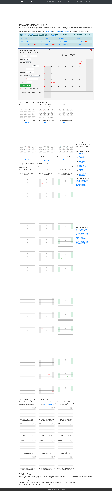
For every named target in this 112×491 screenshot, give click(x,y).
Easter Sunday (82, 161)
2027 (50, 1)
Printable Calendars (62, 1)
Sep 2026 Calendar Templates (82, 181)
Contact (90, 1)
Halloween (81, 170)
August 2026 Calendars (80, 41)
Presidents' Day (82, 157)
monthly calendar (57, 31)
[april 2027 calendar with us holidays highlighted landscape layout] (46, 242)
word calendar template (30, 171)
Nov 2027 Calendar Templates (82, 242)
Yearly (29, 52)
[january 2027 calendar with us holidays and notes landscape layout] (65, 182)
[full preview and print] (89, 50)
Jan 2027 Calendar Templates (82, 229)
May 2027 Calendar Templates (82, 234)
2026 (47, 1)
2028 (53, 1)
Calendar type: (23, 52)
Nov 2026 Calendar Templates (82, 184)
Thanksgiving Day (82, 173)
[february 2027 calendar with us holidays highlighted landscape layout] (46, 196)
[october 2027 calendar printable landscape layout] (27, 362)
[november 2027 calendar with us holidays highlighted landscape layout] (46, 376)
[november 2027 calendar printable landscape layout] (27, 376)
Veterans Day (81, 171)
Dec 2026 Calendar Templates (82, 185)
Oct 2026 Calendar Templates (82, 183)
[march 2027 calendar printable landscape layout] (27, 228)
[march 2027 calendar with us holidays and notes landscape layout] (65, 228)
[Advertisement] (56, 14)
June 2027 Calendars (45, 41)
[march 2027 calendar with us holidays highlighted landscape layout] (46, 228)
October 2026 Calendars (46, 44)
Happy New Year (82, 153)
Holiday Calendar (80, 1)
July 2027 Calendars (63, 41)
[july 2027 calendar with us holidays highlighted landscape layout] (46, 302)
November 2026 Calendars (64, 44)
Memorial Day (81, 164)
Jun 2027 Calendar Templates (82, 236)
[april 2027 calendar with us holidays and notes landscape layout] (65, 242)
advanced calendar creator (28, 34)
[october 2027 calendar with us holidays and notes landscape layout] (65, 362)
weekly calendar (65, 31)
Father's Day (81, 165)
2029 (56, 1)
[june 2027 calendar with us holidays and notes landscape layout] (65, 270)
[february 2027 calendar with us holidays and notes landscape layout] (65, 196)
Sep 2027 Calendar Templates (82, 239)
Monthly (34, 52)
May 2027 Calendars (25, 41)
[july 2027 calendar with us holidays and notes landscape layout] (65, 302)
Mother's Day (81, 162)
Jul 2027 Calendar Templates (82, 237)
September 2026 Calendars (27, 44)
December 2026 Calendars (80, 44)
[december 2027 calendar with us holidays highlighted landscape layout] (46, 390)
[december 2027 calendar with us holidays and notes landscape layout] (65, 390)
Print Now (28, 122)
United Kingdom (22, 106)
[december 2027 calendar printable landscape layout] (27, 390)
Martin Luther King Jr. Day (84, 155)
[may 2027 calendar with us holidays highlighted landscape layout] (46, 256)
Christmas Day (82, 175)
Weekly (39, 52)
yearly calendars (48, 31)
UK (68, 1)
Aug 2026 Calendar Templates (82, 180)
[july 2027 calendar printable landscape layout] (27, 302)
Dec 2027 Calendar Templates (82, 243)
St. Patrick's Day (82, 158)
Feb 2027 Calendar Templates (82, 230)
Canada (27, 106)
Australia (33, 106)
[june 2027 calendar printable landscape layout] (27, 270)
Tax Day (80, 160)
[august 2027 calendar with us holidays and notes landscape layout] (65, 316)
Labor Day (81, 167)
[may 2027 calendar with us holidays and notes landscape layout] (65, 256)
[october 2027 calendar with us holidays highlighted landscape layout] (46, 362)
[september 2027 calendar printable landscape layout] (27, 330)
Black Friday (81, 174)
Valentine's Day (82, 156)
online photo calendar (53, 35)
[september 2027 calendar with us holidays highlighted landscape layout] (46, 330)
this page (62, 484)
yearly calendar (29, 104)
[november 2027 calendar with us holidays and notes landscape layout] (65, 376)
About (87, 1)
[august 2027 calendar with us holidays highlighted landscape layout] (46, 316)
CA (71, 1)
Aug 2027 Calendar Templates (82, 238)
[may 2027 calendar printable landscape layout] (27, 256)
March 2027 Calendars (64, 38)
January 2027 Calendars (26, 38)
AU (74, 1)
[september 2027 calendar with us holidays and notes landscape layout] (65, 330)
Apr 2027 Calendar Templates (82, 233)
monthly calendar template (32, 166)
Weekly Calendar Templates (49, 404)
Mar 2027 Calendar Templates (82, 232)
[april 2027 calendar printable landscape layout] (27, 242)
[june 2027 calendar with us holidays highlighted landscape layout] (46, 270)
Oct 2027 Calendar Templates (82, 241)
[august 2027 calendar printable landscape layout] (27, 316)
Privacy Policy (62, 489)
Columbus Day (82, 169)
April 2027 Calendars (79, 38)
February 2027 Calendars (46, 38)
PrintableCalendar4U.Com (26, 2)
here (23, 35)
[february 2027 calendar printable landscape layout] (27, 196)
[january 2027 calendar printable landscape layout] (27, 182)
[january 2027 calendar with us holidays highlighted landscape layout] (46, 182)
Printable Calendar (51, 489)
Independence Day (82, 166)
